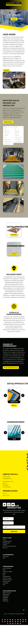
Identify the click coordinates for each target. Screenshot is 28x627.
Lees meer (14, 234)
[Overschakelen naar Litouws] (5, 622)
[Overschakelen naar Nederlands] (5, 620)
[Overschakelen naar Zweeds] (25, 622)
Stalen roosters (18, 141)
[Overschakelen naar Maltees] (18, 623)
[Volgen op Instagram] (9, 504)
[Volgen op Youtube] (13, 504)
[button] (5, 395)
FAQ (4, 558)
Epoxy (5, 129)
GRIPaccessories (7, 592)
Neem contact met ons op (11, 367)
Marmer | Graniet (18, 139)
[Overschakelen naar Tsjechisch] (10, 620)
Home (4, 539)
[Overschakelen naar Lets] (2, 622)
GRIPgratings (17, 131)
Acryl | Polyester (7, 568)
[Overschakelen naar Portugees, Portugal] (12, 622)
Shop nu (14, 19)
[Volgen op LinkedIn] (4, 504)
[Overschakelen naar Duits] (7, 620)
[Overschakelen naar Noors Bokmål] (7, 622)
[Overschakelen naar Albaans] (7, 623)
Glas (16, 129)
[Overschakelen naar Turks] (20, 623)
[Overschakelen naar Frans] (20, 620)
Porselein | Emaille (8, 141)
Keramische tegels (18, 137)
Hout (5, 137)
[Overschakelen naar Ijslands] (15, 623)
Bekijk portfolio (8, 122)
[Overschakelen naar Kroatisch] (12, 623)
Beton (4, 570)
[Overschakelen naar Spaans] (23, 622)
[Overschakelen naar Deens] (12, 620)
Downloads (5, 556)
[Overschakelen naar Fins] (18, 620)
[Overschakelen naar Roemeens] (15, 622)
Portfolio (5, 544)
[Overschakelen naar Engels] (2, 620)
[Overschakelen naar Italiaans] (25, 620)
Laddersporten (7, 139)
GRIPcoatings (7, 131)
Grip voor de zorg (14, 15)
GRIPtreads (17, 135)
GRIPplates (17, 133)
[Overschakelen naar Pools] (10, 622)
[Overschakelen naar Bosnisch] (10, 623)
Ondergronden (6, 543)
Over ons (6, 70)
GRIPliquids (6, 133)
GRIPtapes (6, 135)
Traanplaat (5, 583)
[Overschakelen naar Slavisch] (18, 622)
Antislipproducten (7, 541)
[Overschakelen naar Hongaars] (23, 620)
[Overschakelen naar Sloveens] (20, 622)
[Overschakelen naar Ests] (15, 620)
